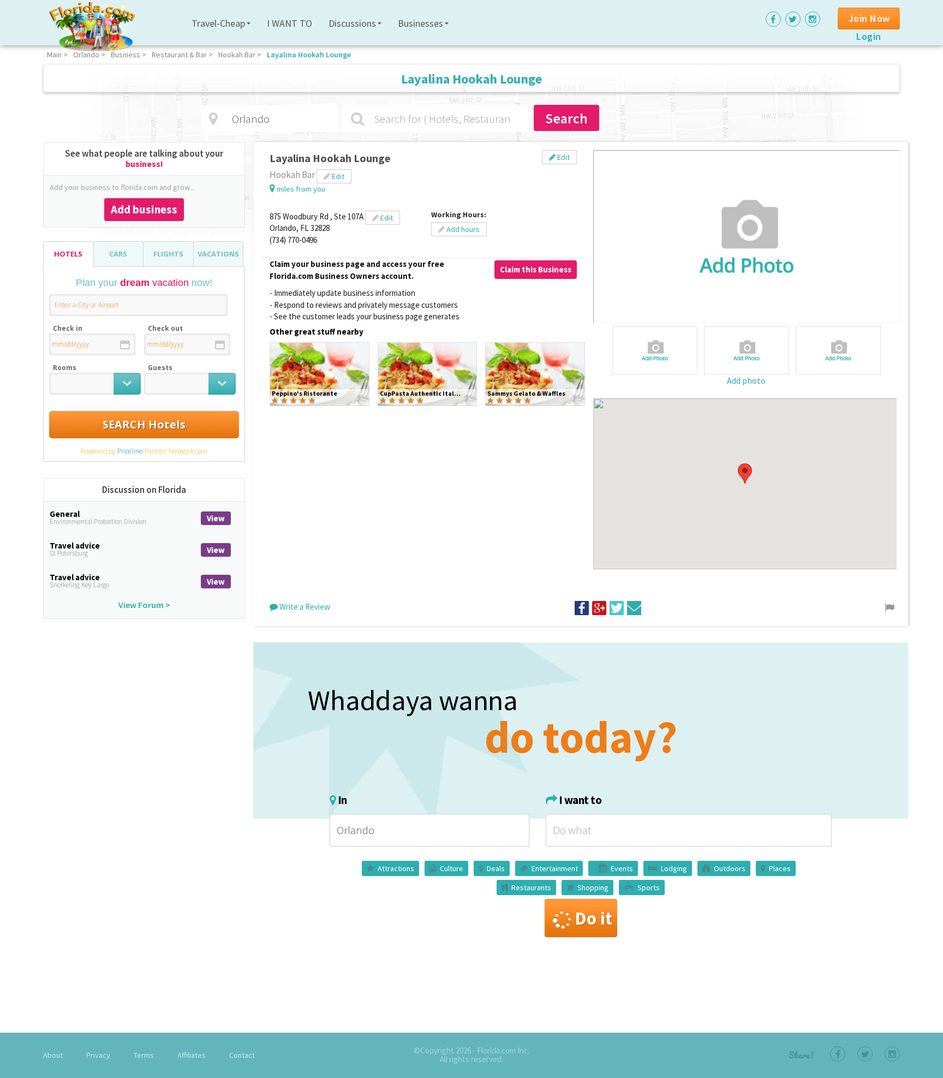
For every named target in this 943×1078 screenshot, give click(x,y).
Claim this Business (535, 269)
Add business (144, 209)
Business (125, 54)
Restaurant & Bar (179, 54)
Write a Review (304, 606)
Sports (648, 887)
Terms (144, 1055)
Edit (563, 157)
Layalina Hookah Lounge (309, 54)
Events (622, 868)
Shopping (592, 887)
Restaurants (531, 887)
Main (54, 54)
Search (566, 118)
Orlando (86, 54)
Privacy (98, 1055)
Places (780, 868)
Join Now (869, 18)
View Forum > (144, 604)
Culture (451, 868)
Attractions (396, 868)
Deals (496, 868)
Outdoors (729, 868)
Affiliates (191, 1055)
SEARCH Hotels (144, 424)
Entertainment (555, 868)
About (53, 1055)
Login (868, 36)
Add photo (746, 380)
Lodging (674, 868)
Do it (593, 918)
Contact (242, 1055)
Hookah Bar (236, 54)
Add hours (462, 229)
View (216, 518)
